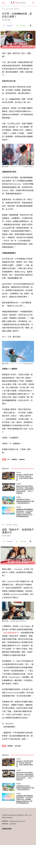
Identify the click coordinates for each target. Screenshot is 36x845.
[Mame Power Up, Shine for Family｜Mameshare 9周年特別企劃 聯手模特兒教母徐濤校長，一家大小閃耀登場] (8, 487)
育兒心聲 (16, 9)
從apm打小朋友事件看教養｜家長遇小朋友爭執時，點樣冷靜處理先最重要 (24, 477)
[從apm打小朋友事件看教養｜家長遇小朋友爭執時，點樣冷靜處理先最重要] (8, 476)
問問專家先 (14, 459)
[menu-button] (3, 3)
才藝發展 (18, 483)
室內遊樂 (18, 507)
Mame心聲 (10, 9)
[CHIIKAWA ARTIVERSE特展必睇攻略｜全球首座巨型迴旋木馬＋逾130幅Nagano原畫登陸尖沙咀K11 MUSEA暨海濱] (8, 510)
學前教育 (18, 497)
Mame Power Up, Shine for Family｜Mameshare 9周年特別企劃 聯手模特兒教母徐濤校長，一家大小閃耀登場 (25, 489)
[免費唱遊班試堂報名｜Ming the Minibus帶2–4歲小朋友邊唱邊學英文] (8, 500)
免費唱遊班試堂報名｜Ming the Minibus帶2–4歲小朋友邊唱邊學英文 (25, 501)
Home (3, 9)
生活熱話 (18, 472)
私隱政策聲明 (7, 829)
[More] (30, 26)
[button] (33, 3)
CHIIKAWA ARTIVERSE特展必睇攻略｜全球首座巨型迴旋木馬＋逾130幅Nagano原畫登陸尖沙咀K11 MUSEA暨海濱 (24, 512)
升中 (9, 459)
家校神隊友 (22, 459)
